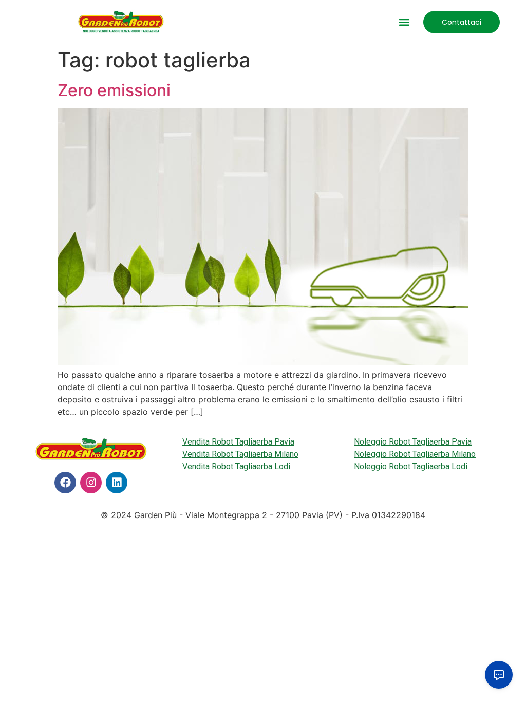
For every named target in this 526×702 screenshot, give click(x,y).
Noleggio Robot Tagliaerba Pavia (413, 442)
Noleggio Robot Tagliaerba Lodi (410, 466)
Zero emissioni (114, 90)
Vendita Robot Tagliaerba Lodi (236, 466)
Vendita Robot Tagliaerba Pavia (238, 442)
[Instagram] (91, 482)
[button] (404, 21)
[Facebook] (65, 482)
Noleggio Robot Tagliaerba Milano (415, 454)
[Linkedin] (116, 482)
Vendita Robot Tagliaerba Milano (240, 454)
